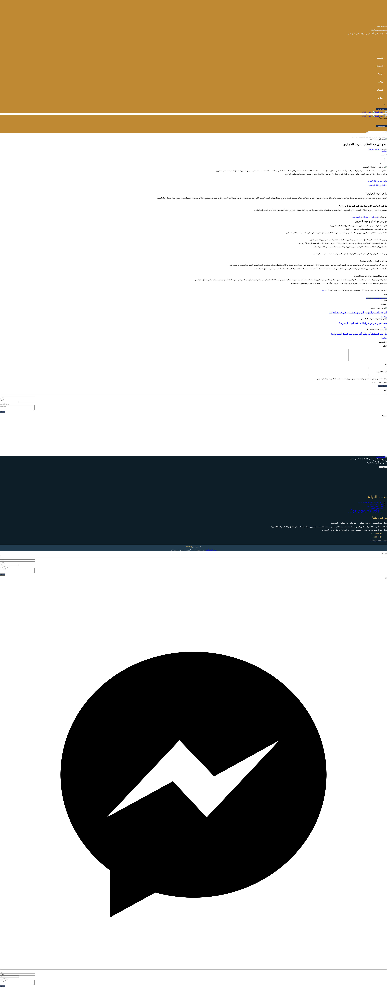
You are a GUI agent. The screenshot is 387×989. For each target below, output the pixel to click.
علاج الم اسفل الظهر (376, 504)
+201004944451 (377, 537)
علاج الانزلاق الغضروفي (375, 506)
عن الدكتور (379, 66)
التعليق (384, 346)
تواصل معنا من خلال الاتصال (377, 181)
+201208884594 (376, 533)
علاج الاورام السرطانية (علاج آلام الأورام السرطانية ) (365, 512)
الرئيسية (380, 58)
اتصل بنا (380, 98)
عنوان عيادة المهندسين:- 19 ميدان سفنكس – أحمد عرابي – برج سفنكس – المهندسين (359, 523)
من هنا (324, 290)
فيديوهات (380, 90)
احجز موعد (381, 109)
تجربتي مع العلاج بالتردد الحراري (376, 298)
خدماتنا (380, 74)
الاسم (385, 364)
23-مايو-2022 (375, 149)
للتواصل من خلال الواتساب (378, 185)
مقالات (380, 82)
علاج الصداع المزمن (376, 508)
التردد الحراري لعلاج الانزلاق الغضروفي (365, 217)
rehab (378, 149)
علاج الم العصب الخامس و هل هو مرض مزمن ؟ (367, 510)
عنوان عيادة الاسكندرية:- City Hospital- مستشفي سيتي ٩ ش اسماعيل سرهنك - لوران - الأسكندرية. (354, 530)
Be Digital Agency (211, 550)
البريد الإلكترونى (381, 371)
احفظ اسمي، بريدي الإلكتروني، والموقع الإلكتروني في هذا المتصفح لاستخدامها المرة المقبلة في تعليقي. (351, 379)
